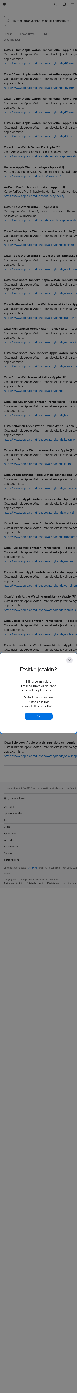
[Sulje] (69, 660)
